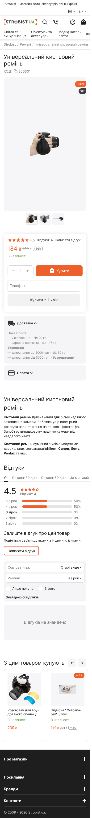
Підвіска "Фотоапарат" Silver (66, 712)
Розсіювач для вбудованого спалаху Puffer (23, 712)
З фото (50, 588)
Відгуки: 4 (45, 240)
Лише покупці (23, 588)
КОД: (8, 71)
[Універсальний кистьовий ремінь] (45, 144)
